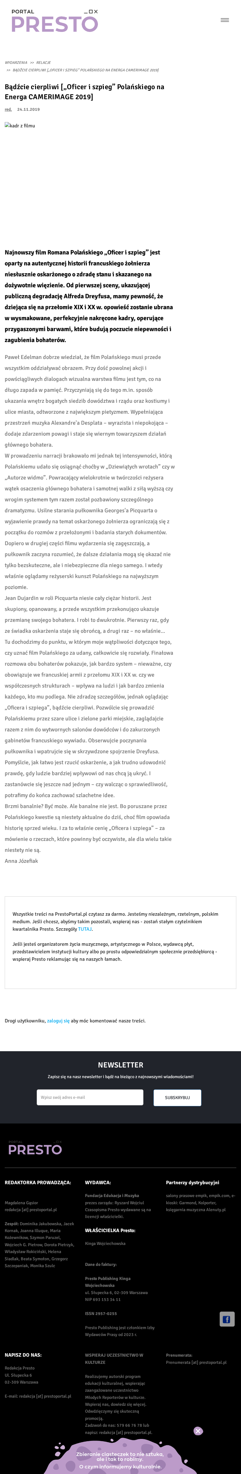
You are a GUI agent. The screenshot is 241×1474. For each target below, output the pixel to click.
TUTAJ (85, 929)
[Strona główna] (55, 21)
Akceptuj (204, 1431)
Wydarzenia (16, 62)
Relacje (43, 62)
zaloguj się (58, 1021)
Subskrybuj (177, 1097)
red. (8, 109)
